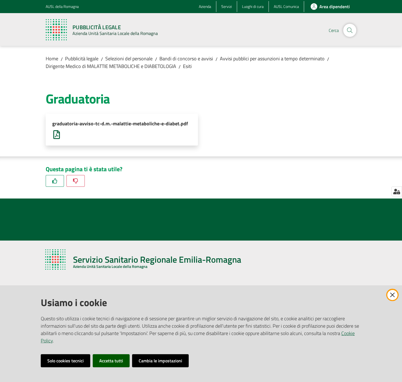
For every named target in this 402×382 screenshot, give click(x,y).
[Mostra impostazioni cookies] (396, 191)
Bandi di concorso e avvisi (186, 58)
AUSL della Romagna (62, 6)
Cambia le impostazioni (160, 360)
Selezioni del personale (129, 58)
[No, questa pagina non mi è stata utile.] (75, 181)
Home (52, 58)
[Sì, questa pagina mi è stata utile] (55, 181)
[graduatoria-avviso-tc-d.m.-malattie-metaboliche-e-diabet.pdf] (56, 134)
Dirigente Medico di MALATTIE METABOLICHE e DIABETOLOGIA (111, 66)
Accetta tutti (111, 360)
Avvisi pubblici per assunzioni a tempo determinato (272, 58)
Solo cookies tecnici (65, 360)
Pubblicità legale (81, 58)
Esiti (187, 66)
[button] (349, 30)
